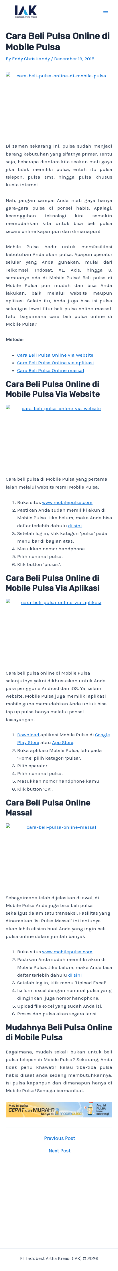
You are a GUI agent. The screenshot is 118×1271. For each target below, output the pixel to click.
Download (28, 734)
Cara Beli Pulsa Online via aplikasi (55, 362)
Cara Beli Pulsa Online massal (50, 370)
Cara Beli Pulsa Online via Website (55, 355)
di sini (75, 525)
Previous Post (59, 1138)
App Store (62, 742)
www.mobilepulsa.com (67, 502)
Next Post (60, 1150)
